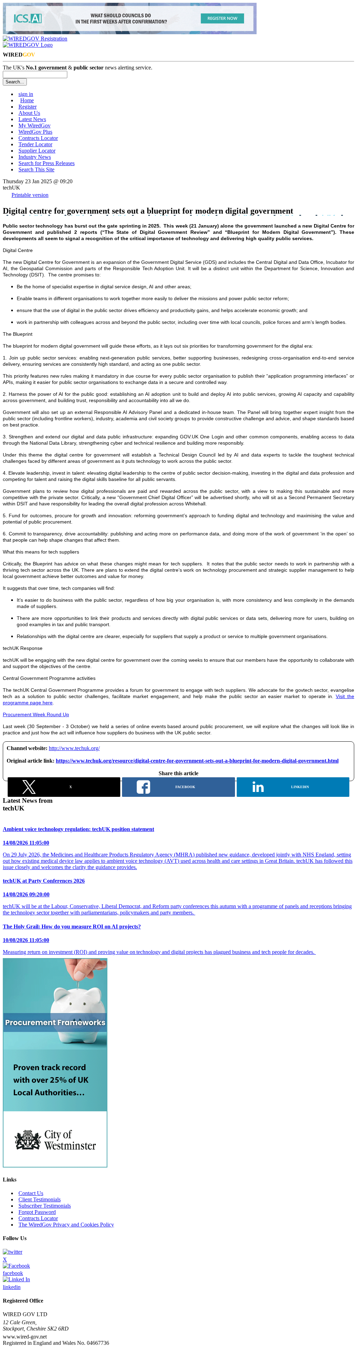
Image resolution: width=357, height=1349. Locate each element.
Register (27, 107)
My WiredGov (34, 125)
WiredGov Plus (35, 132)
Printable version (30, 195)
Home (27, 100)
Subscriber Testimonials (44, 1206)
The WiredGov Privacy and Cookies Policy (66, 1225)
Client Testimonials (39, 1199)
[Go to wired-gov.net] (28, 45)
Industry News (34, 157)
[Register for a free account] (35, 39)
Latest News (32, 119)
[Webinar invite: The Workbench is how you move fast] (130, 32)
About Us (29, 113)
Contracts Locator (38, 138)
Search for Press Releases (46, 163)
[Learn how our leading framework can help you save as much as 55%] (55, 1166)
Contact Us (30, 1193)
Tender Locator (35, 144)
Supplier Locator (36, 151)
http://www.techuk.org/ (74, 748)
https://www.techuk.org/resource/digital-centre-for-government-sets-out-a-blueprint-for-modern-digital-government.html (197, 761)
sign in (25, 94)
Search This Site (36, 169)
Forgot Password (37, 1212)
